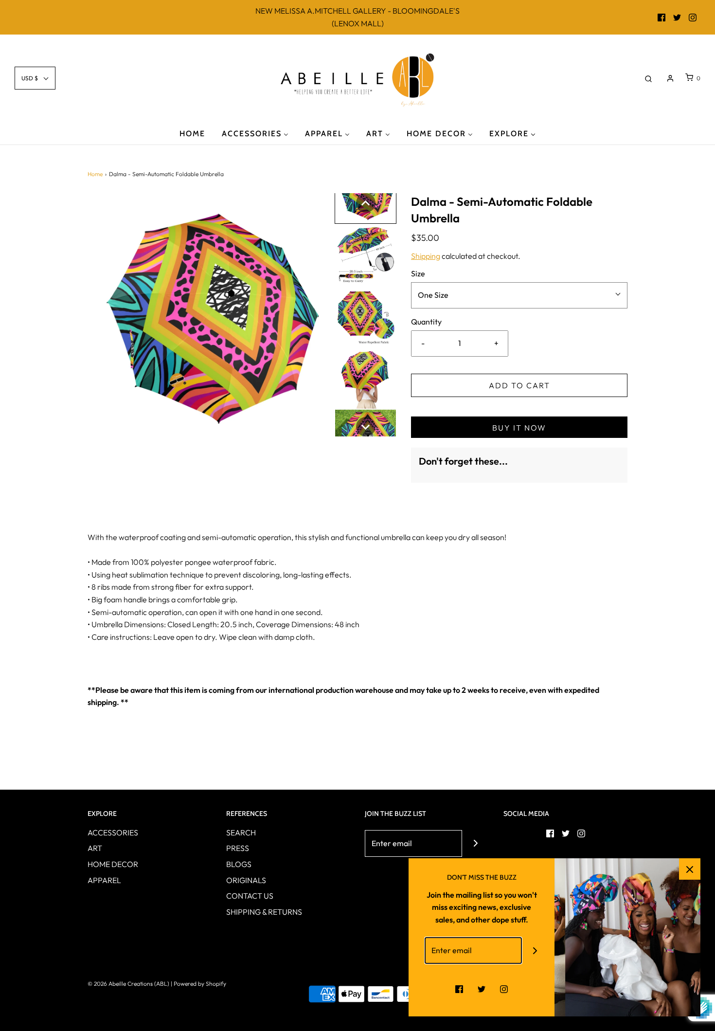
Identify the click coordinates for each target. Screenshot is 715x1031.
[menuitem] (192, 133)
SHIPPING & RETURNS (264, 912)
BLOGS (238, 864)
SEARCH (241, 832)
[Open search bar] (648, 78)
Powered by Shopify (200, 983)
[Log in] (670, 78)
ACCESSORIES (113, 832)
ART (95, 848)
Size (418, 273)
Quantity (426, 321)
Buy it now (519, 428)
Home (95, 174)
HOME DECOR (113, 864)
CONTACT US (249, 896)
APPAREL (104, 880)
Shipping (425, 256)
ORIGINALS (246, 880)
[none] (365, 203)
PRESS (237, 848)
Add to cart (519, 385)
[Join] (475, 843)
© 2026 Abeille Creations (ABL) (128, 983)
